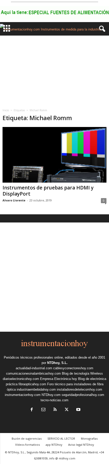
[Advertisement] (54, 70)
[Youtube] (77, 410)
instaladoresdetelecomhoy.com (79, 389)
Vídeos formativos (27, 444)
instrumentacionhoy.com (23, 395)
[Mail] (43, 410)
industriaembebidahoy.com (36, 389)
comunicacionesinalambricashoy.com (33, 373)
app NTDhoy (54, 444)
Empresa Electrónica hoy (58, 379)
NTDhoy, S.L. (57, 363)
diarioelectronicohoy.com (21, 379)
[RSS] (55, 410)
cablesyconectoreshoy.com (73, 368)
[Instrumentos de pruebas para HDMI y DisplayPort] (54, 155)
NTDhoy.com (51, 395)
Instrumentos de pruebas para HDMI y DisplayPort (48, 190)
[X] (66, 410)
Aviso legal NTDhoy (81, 444)
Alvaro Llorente (14, 200)
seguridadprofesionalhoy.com (83, 395)
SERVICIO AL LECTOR (61, 438)
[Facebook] (32, 410)
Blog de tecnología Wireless (82, 373)
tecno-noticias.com (54, 400)
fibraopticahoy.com (32, 384)
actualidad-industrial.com (34, 368)
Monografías (89, 438)
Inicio (6, 110)
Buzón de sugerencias (27, 438)
